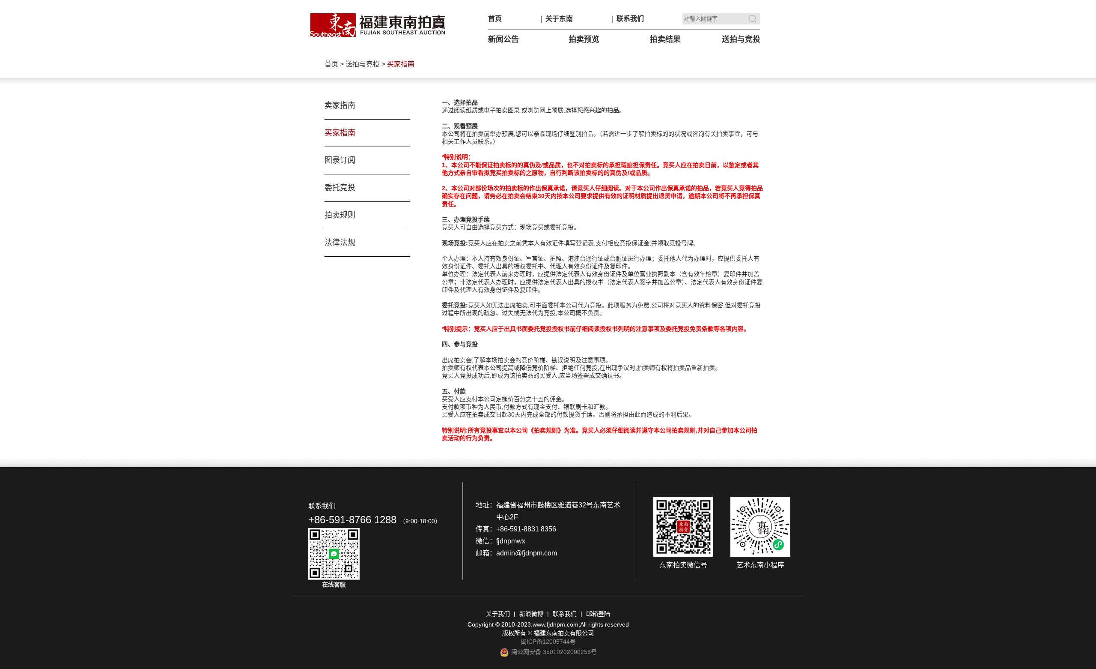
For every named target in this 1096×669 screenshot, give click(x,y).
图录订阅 (340, 160)
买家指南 (340, 133)
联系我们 (630, 18)
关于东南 (559, 18)
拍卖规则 (340, 215)
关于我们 (498, 613)
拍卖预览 (584, 39)
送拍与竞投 (741, 39)
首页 (331, 64)
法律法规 (340, 242)
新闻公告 (503, 39)
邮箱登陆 (598, 613)
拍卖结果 (665, 39)
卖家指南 (340, 105)
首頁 (495, 18)
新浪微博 (531, 613)
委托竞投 (340, 187)
